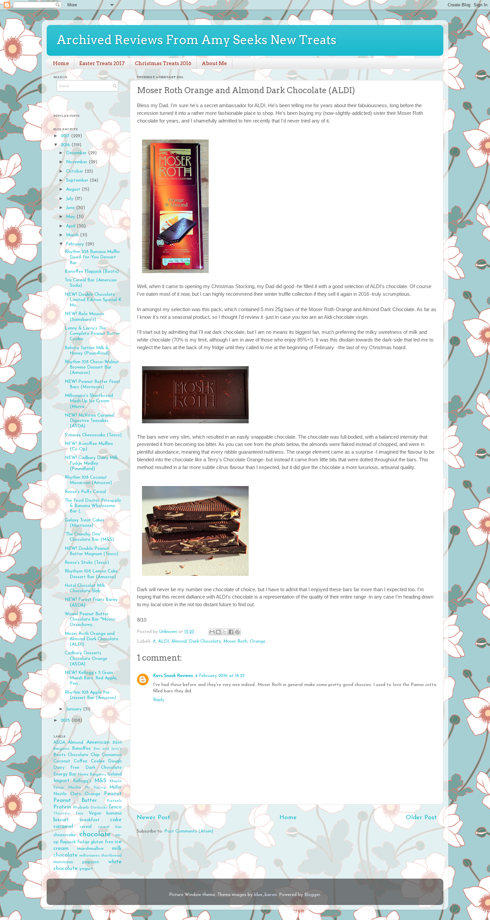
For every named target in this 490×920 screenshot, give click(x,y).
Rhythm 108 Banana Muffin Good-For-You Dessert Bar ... (92, 257)
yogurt (86, 869)
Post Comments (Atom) (188, 831)
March (73, 235)
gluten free (102, 842)
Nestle (60, 794)
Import (61, 780)
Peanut (113, 793)
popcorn (90, 862)
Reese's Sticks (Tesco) (87, 562)
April (71, 226)
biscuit (61, 820)
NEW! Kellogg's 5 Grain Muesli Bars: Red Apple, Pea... (91, 678)
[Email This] (212, 632)
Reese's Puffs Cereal (85, 492)
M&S (100, 780)
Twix (79, 814)
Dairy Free (66, 767)
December (77, 153)
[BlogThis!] (218, 632)
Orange (257, 641)
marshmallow (90, 849)
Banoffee (81, 748)
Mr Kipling (95, 787)
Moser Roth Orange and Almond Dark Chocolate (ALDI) (91, 639)
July (70, 199)
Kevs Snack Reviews (173, 676)
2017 (66, 136)
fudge (83, 842)
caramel (63, 826)
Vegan (95, 813)
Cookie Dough (106, 761)
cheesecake (64, 835)
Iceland (114, 774)
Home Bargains (92, 774)
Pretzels (114, 801)
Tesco (115, 807)
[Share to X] (224, 632)
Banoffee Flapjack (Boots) (92, 271)
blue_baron (265, 895)
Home (61, 63)
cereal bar (110, 827)
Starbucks (98, 808)
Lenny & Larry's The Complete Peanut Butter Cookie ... (92, 333)
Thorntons (62, 814)
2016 (66, 145)
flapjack (68, 842)
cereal (86, 827)
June (71, 208)
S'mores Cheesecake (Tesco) (93, 435)
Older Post (421, 818)
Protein (62, 807)
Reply (158, 700)
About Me (214, 63)
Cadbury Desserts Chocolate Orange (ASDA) (86, 658)
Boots (59, 755)
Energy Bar (64, 774)
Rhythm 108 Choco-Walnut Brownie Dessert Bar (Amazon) (92, 367)
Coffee (80, 761)
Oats (75, 794)
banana (114, 813)
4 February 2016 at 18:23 (220, 676)
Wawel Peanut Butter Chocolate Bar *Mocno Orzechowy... (90, 619)
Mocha (74, 787)
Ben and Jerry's (108, 749)
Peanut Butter (75, 800)
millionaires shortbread (100, 856)
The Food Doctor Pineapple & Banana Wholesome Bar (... (93, 505)
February (75, 244)
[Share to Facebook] (231, 632)
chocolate (95, 834)
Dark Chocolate (205, 641)
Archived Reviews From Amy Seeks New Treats (196, 39)
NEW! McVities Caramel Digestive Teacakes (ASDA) (89, 420)
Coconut (61, 761)
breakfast (90, 820)
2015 (66, 720)
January (74, 709)
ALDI (163, 641)
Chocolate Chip (83, 755)
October (75, 171)
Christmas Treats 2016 (163, 63)
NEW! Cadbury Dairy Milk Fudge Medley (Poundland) (91, 463)
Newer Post (153, 818)
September (78, 180)
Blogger (312, 895)
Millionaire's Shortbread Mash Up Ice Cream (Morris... (89, 401)
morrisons (63, 862)
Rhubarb (81, 808)
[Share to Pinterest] (237, 632)
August (74, 189)
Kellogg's (82, 781)
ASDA (59, 742)
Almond (179, 641)
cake (116, 820)
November (77, 162)
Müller (115, 787)
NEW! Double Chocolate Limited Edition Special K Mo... (93, 299)
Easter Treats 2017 (102, 63)
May (71, 217)
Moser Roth (235, 641)
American (98, 742)
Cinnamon (112, 755)
